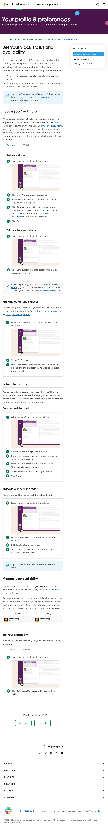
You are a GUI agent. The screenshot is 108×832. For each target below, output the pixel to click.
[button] (23, 723)
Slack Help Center (11, 39)
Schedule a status (81, 59)
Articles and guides (46, 4)
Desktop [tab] (11, 145)
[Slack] (10, 811)
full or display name (52, 125)
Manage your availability (85, 63)
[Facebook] (51, 753)
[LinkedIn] (40, 753)
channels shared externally (46, 290)
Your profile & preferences (33, 39)
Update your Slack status (85, 54)
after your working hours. (18, 314)
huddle (40, 311)
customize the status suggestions (35, 97)
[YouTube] (62, 753)
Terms (52, 811)
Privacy (43, 811)
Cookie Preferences (66, 811)
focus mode (53, 311)
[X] (57, 753)
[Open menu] (104, 4)
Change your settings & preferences (61, 39)
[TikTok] (68, 753)
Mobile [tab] (26, 145)
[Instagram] (46, 753)
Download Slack (27, 811)
